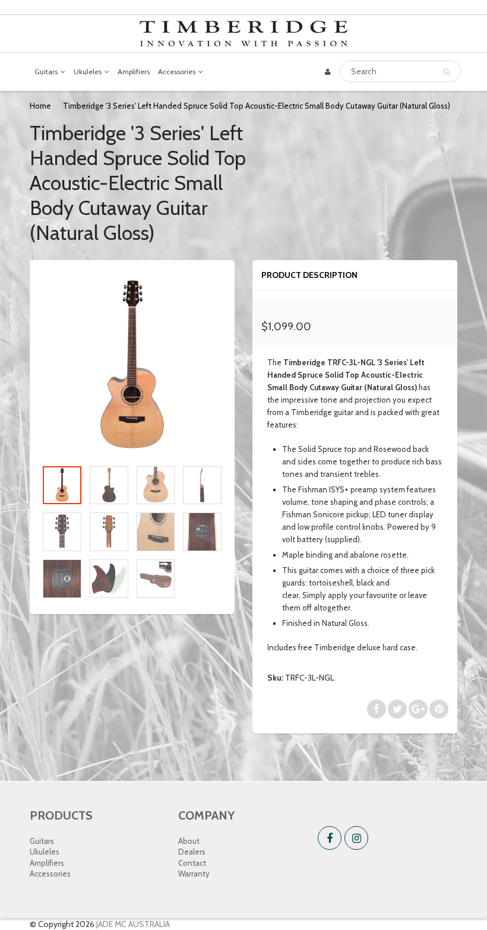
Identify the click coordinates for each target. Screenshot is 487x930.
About (189, 841)
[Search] (446, 71)
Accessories (176, 71)
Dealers (191, 851)
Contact (192, 863)
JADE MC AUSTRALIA (133, 924)
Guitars (46, 71)
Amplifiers (134, 71)
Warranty (194, 873)
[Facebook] (329, 838)
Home (40, 105)
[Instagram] (356, 838)
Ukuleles (88, 71)
